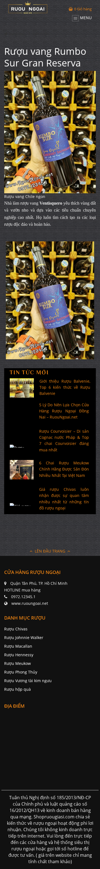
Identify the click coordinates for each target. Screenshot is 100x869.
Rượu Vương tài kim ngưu (28, 680)
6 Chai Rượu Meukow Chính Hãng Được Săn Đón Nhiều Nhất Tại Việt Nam (64, 469)
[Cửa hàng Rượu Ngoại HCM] (27, 7)
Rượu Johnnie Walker (23, 637)
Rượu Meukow (17, 663)
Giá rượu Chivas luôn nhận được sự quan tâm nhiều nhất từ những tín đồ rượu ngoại (64, 499)
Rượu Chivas (16, 629)
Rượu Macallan (18, 646)
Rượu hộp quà (17, 689)
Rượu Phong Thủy (20, 672)
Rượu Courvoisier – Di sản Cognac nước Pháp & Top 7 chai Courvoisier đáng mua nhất (64, 440)
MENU (85, 17)
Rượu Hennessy (18, 654)
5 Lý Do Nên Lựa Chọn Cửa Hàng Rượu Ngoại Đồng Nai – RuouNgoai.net (64, 411)
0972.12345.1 (23, 596)
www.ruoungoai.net (29, 603)
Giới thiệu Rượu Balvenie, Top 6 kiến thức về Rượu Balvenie (64, 387)
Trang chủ (16, 33)
